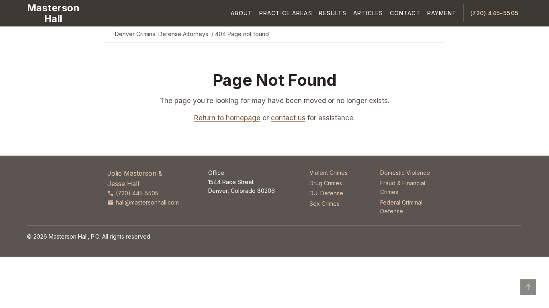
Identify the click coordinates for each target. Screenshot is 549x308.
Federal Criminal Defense (401, 207)
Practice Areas (285, 13)
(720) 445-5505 (494, 13)
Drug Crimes (325, 183)
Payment (442, 13)
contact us (288, 118)
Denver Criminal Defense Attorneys (161, 33)
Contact (405, 13)
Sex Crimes (324, 203)
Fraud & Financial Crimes (402, 187)
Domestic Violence (405, 172)
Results (332, 13)
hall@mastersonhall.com (147, 202)
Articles (368, 13)
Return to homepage (227, 118)
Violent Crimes (328, 172)
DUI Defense (326, 193)
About (242, 13)
